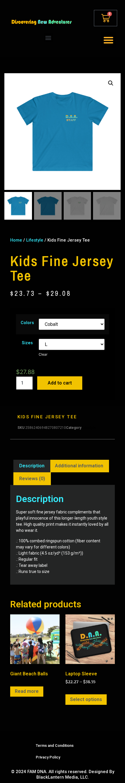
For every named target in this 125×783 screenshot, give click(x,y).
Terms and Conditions (55, 745)
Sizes (27, 343)
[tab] (31, 466)
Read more (27, 691)
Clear (43, 354)
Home (16, 240)
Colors (27, 323)
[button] (48, 37)
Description (31, 466)
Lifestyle (34, 240)
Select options (86, 699)
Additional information (79, 466)
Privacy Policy (48, 757)
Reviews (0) (32, 478)
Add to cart (60, 383)
